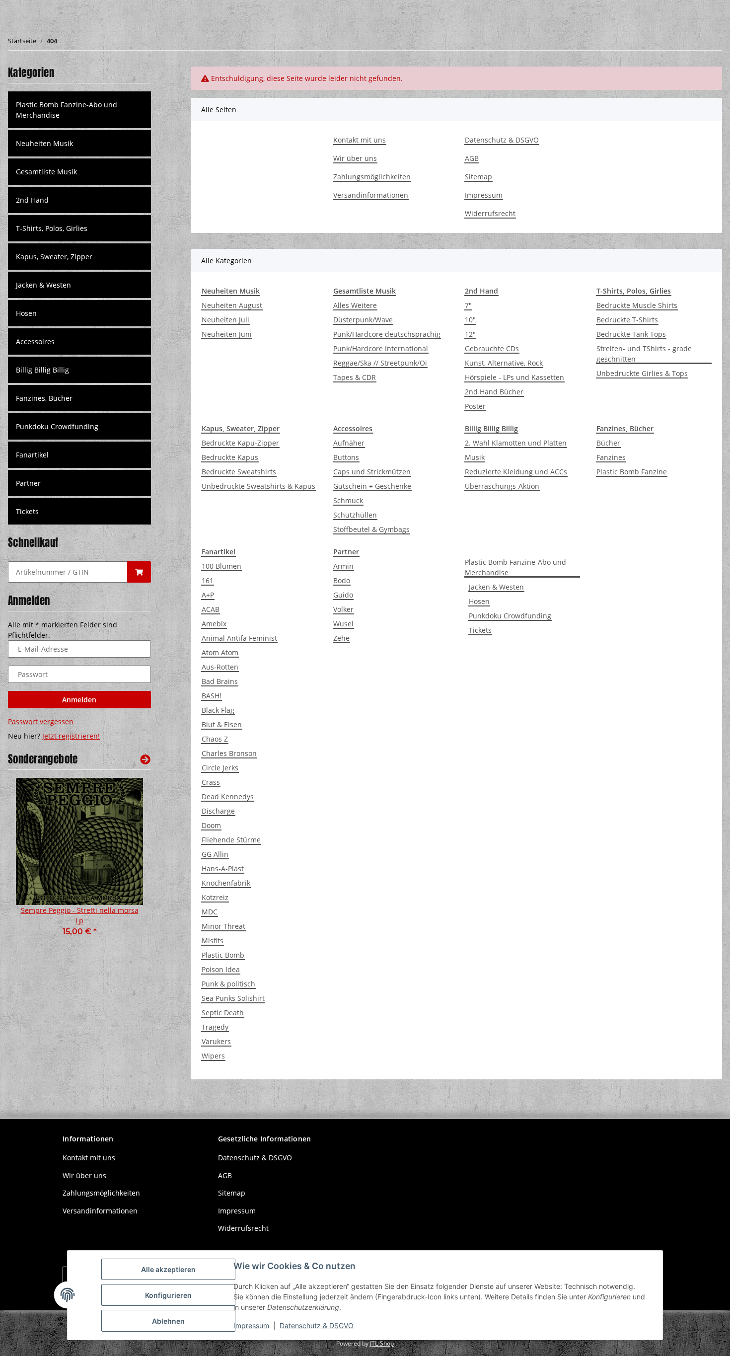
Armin (343, 566)
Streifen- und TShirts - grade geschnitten (644, 354)
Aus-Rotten (220, 667)
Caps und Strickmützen (372, 471)
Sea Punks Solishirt (233, 998)
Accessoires (35, 341)
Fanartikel (32, 454)
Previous (32, 864)
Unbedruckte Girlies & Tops (642, 373)
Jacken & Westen (496, 587)
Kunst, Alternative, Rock (504, 363)
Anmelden (79, 699)
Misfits (212, 940)
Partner (28, 483)
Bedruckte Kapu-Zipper (240, 443)
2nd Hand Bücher (494, 391)
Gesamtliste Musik (46, 171)
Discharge (218, 811)
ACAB (210, 609)
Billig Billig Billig (42, 370)
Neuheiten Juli (225, 319)
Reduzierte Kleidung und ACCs (516, 471)
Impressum (484, 195)
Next (126, 864)
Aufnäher (349, 443)
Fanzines (611, 457)
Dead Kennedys (228, 796)
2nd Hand (32, 200)
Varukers (216, 1041)
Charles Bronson (229, 753)
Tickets (480, 630)
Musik (475, 457)
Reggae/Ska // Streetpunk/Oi (380, 363)
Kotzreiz (215, 897)
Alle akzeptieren (168, 1269)
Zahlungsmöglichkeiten (372, 176)
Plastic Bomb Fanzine (631, 471)
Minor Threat (223, 926)
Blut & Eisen (222, 724)
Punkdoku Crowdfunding (510, 615)
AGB (472, 158)
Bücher (608, 443)
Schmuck (348, 500)
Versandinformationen (370, 195)
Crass (211, 782)
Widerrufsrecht (490, 213)
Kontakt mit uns (359, 140)
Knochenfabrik (226, 883)
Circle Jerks (220, 767)
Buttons (346, 457)
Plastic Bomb (223, 955)
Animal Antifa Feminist (239, 638)
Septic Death (223, 1012)
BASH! (211, 695)
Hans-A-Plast (223, 868)
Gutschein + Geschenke (372, 486)
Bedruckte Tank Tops (631, 334)
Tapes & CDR (354, 377)
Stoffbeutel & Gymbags (371, 529)
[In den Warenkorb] (139, 572)
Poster (475, 406)
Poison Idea (221, 969)
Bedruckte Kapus (230, 457)
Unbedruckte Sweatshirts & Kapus (258, 486)
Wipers (213, 1055)
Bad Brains (220, 681)
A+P (208, 595)
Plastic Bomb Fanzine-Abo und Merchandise (515, 567)
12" (470, 334)
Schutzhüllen (355, 515)
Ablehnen (168, 1321)
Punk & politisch (228, 983)
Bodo (341, 580)
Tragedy (215, 1027)
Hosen (479, 601)
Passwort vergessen (40, 721)
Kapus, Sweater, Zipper (54, 256)
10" (470, 319)
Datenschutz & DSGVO (502, 140)
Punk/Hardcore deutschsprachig (386, 334)
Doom (211, 825)
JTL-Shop (382, 1343)
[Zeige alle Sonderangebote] (145, 759)
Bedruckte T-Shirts (627, 319)
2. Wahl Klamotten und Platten (516, 443)
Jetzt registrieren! (71, 736)
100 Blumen (221, 566)
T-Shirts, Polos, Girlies (51, 228)
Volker (343, 609)
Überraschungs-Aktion (502, 486)
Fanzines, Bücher (44, 398)
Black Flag (218, 710)
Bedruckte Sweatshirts (239, 471)
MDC (210, 911)
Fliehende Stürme (231, 839)
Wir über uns (355, 158)
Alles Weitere (355, 305)
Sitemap (478, 176)
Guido (343, 595)
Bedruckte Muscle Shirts (636, 305)
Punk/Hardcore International (380, 348)
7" (468, 305)
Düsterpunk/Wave (363, 319)
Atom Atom (220, 652)
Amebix (214, 623)
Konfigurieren (168, 1295)
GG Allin (215, 854)
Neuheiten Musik (44, 143)
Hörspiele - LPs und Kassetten (514, 377)
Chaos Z (215, 739)
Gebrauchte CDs (492, 348)
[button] (79, 143)
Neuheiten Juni (227, 334)
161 (208, 580)
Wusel (343, 623)
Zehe (341, 638)
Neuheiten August (232, 305)
